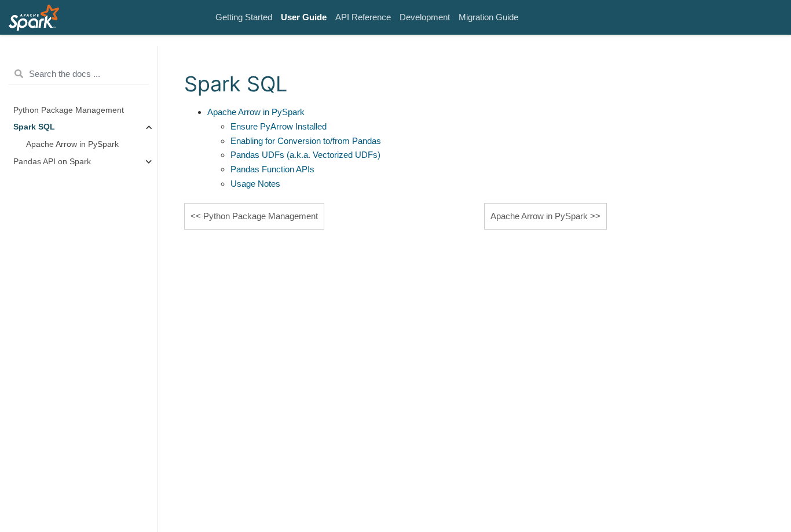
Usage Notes (255, 184)
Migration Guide (488, 17)
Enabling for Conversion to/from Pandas (305, 141)
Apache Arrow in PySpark (72, 144)
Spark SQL (34, 127)
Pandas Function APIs (272, 169)
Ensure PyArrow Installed (278, 126)
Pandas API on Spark (52, 161)
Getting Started (243, 17)
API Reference (363, 17)
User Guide (304, 17)
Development (425, 17)
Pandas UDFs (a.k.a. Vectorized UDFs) (305, 155)
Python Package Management (68, 110)
